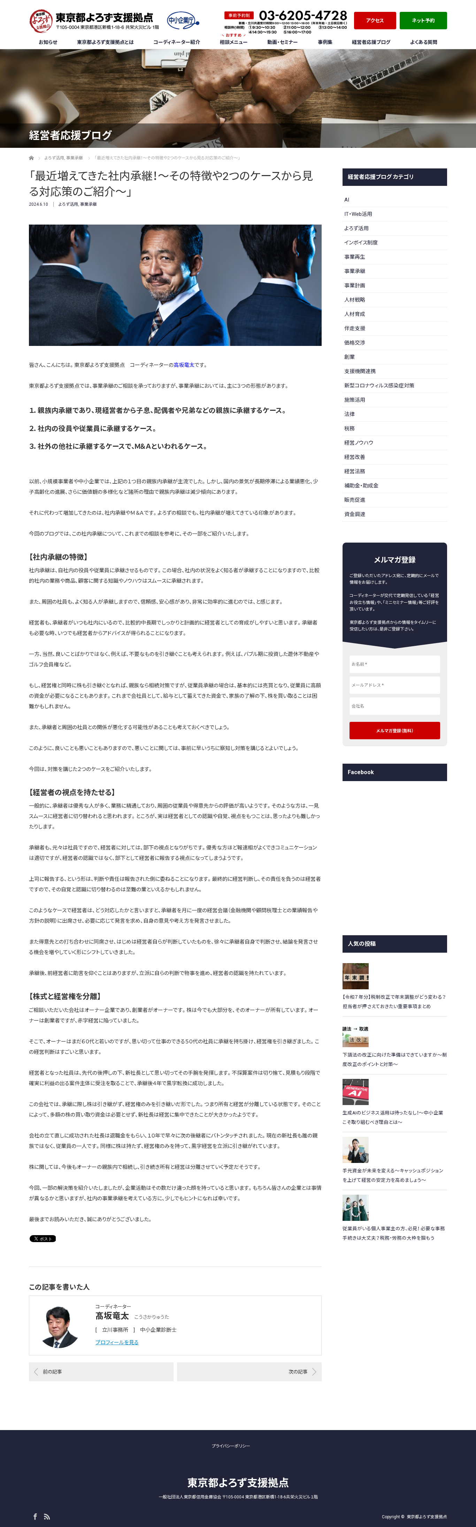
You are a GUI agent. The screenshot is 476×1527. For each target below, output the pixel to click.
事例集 (325, 42)
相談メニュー (234, 40)
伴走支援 (354, 328)
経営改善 (354, 457)
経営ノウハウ (359, 443)
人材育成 (354, 314)
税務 (349, 428)
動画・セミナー (282, 42)
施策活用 (354, 400)
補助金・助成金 (361, 486)
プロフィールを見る (117, 1342)
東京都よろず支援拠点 (238, 1483)
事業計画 (354, 285)
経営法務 (354, 471)
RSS (46, 1515)
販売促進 (354, 500)
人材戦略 (354, 300)
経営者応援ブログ (371, 42)
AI (346, 200)
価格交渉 (354, 343)
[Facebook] (34, 1515)
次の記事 (298, 1372)
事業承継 (88, 204)
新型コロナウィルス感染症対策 (379, 386)
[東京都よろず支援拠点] (114, 21)
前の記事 (52, 1372)
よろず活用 (68, 204)
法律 (349, 414)
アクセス (375, 20)
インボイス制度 (361, 243)
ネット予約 (423, 20)
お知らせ (48, 42)
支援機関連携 (360, 371)
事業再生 (354, 257)
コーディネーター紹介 (176, 42)
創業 (349, 357)
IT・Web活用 (358, 214)
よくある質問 (423, 42)
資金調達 (354, 514)
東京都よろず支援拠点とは (105, 42)
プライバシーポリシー (231, 1446)
